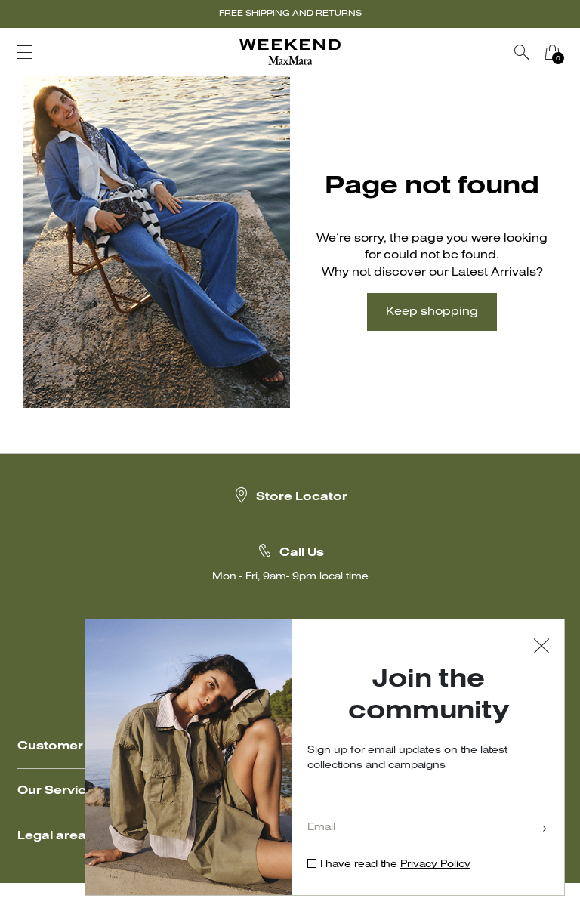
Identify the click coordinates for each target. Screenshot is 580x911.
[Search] (521, 52)
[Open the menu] (24, 52)
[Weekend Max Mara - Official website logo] (290, 52)
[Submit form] (544, 830)
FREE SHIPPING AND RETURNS (290, 13)
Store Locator (301, 497)
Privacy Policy (435, 864)
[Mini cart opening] (573, 52)
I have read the (395, 864)
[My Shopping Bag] (552, 52)
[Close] (541, 648)
